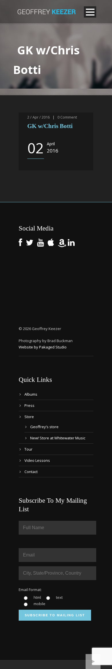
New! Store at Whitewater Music (57, 438)
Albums (30, 394)
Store (29, 416)
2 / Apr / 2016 (38, 117)
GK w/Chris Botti (50, 126)
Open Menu (90, 12)
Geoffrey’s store (44, 426)
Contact (31, 471)
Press (29, 405)
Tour (28, 449)
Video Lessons (37, 460)
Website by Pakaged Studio (43, 347)
